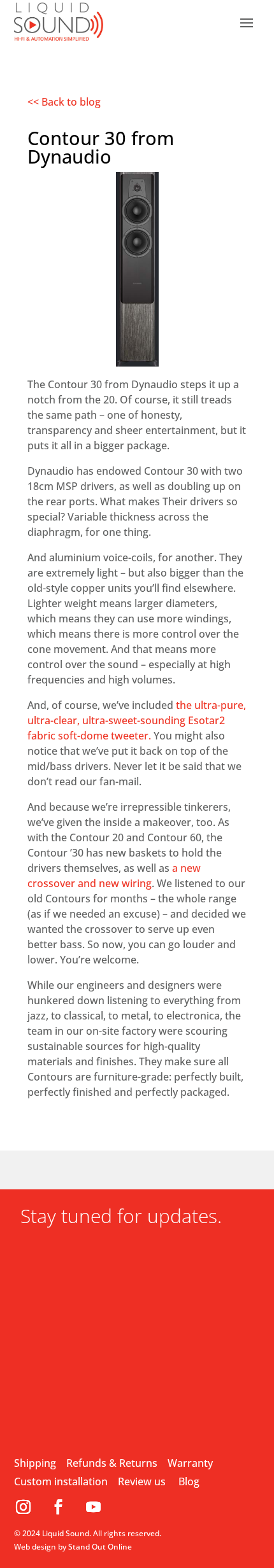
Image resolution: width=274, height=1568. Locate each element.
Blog (188, 1481)
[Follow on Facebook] (63, 1507)
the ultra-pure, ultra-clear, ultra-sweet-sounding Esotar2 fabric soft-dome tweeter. (136, 720)
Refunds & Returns (111, 1463)
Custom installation (61, 1481)
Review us (142, 1481)
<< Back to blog (64, 102)
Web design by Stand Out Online (73, 1546)
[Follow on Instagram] (28, 1507)
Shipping (35, 1463)
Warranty (190, 1463)
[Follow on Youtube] (93, 1507)
